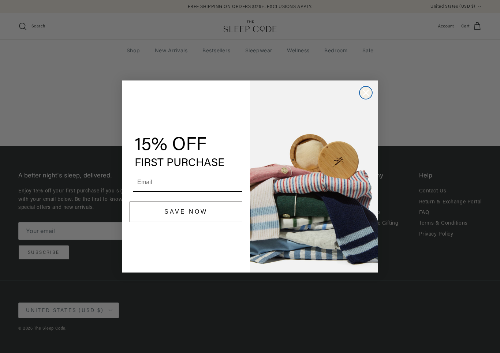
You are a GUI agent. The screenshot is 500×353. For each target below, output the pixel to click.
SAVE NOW (186, 212)
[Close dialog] (365, 92)
